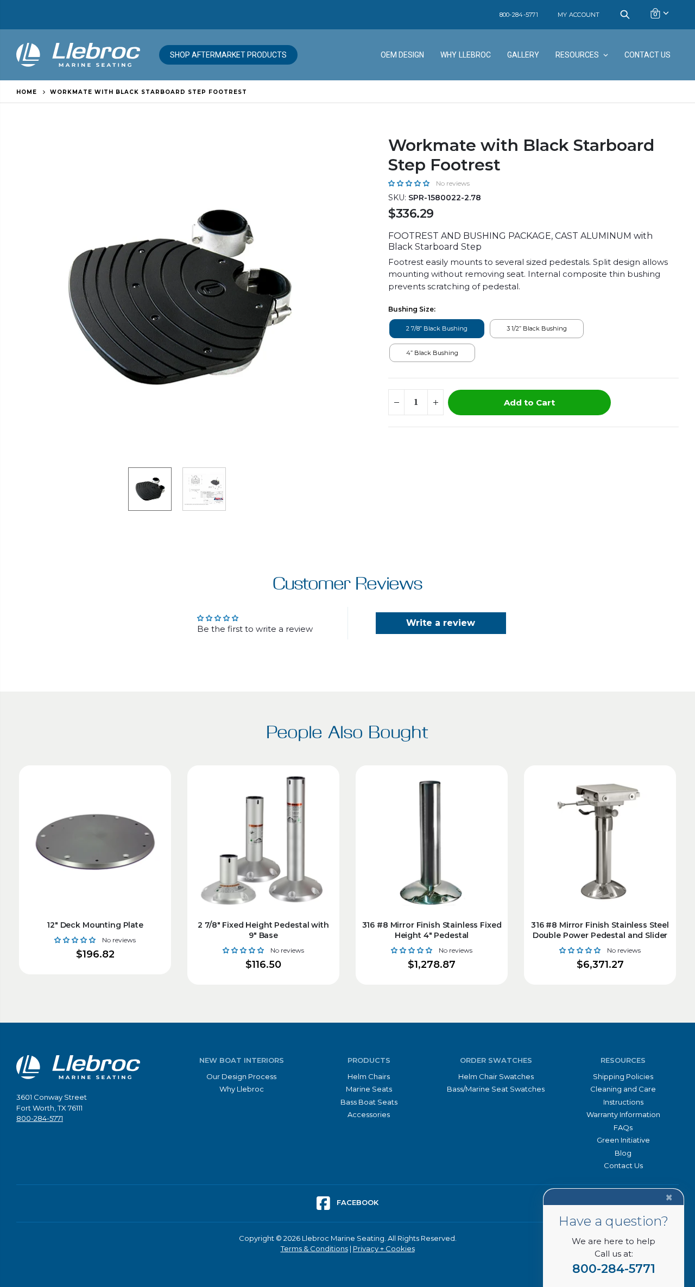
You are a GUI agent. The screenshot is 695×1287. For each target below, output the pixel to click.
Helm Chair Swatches (496, 1076)
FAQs (623, 1127)
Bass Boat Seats (368, 1102)
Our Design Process (241, 1076)
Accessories (369, 1114)
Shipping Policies (623, 1076)
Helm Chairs (369, 1076)
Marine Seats (369, 1089)
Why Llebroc (241, 1089)
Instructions (623, 1102)
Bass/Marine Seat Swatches (496, 1089)
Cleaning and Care (623, 1089)
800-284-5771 (519, 14)
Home (26, 92)
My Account (579, 14)
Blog (623, 1153)
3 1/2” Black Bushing (537, 328)
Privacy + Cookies (384, 1248)
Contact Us (623, 1165)
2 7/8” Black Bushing (436, 328)
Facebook (356, 1202)
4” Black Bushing (432, 353)
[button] (410, 183)
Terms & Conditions (314, 1248)
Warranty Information (623, 1114)
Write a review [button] (440, 623)
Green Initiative (623, 1140)
